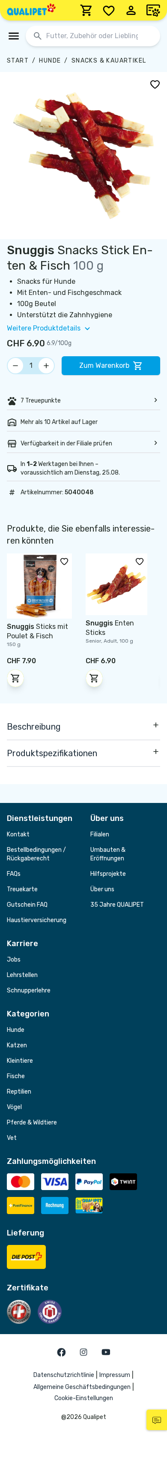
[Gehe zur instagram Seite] (83, 1352)
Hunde (50, 60)
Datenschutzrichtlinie (63, 1375)
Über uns (102, 889)
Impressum (114, 1375)
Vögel (14, 1107)
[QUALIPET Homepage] (31, 10)
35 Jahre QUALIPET (117, 904)
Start (18, 60)
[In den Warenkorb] (15, 678)
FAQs (14, 874)
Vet (12, 1138)
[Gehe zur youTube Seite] (105, 1352)
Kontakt (18, 834)
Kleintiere (20, 1060)
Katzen (17, 1045)
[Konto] (131, 10)
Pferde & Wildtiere (32, 1122)
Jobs (14, 959)
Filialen (99, 834)
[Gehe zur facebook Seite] (61, 1352)
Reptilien (19, 1091)
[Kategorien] (14, 36)
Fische (16, 1076)
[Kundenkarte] (153, 10)
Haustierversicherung (36, 920)
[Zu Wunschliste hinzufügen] (155, 84)
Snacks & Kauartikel (109, 60)
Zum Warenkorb (104, 365)
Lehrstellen (22, 975)
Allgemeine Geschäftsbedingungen (82, 1387)
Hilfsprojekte (108, 874)
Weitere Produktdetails (44, 328)
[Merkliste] (109, 10)
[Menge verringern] (15, 365)
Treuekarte (22, 889)
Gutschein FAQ (27, 904)
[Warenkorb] (86, 10)
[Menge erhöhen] (46, 365)
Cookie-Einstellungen (83, 1398)
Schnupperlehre (29, 990)
